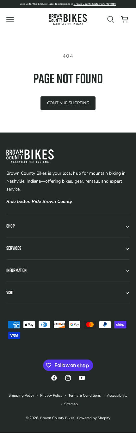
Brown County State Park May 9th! (95, 4)
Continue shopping (68, 103)
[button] (10, 19)
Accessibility (117, 395)
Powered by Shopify (93, 417)
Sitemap (71, 403)
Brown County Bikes (57, 417)
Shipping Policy (21, 395)
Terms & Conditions (84, 395)
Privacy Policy (51, 395)
